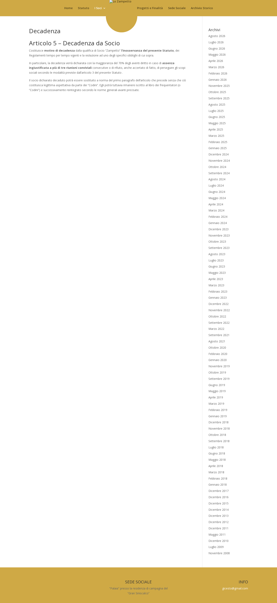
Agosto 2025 (216, 104)
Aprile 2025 (215, 129)
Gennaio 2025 (217, 148)
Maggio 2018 (217, 460)
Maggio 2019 (217, 391)
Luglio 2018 (216, 447)
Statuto (83, 8)
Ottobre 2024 (217, 167)
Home (68, 8)
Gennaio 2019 (217, 416)
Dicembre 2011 (218, 528)
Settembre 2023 (219, 248)
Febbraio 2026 (217, 73)
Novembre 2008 (219, 553)
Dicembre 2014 (218, 510)
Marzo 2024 (216, 210)
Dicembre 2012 (218, 522)
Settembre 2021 (219, 335)
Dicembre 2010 (218, 541)
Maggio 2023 (217, 273)
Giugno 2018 (216, 453)
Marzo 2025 (216, 136)
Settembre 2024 (219, 173)
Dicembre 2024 (218, 154)
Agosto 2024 (216, 179)
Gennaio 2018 (217, 484)
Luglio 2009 (216, 547)
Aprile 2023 (215, 279)
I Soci (98, 8)
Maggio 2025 (217, 123)
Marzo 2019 (216, 404)
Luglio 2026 (216, 42)
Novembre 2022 (219, 310)
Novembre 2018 (219, 428)
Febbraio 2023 (217, 291)
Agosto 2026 (216, 36)
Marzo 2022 (216, 329)
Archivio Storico (202, 8)
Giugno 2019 (216, 385)
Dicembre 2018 (218, 422)
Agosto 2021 (216, 341)
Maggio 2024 (217, 198)
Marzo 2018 (216, 472)
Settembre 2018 (219, 441)
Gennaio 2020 (217, 360)
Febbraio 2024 (217, 217)
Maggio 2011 (217, 534)
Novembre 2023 (219, 235)
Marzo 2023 (216, 285)
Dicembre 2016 (218, 497)
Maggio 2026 (217, 54)
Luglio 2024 (216, 185)
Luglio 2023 (216, 260)
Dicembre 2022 (218, 304)
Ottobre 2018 (217, 435)
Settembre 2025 (219, 98)
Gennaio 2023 (217, 297)
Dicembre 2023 (218, 229)
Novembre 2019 (219, 366)
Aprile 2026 (215, 61)
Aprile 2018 (215, 466)
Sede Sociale (177, 8)
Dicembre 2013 (218, 516)
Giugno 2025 (216, 117)
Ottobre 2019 (217, 372)
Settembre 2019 (219, 379)
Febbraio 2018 (217, 478)
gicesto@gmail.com (235, 588)
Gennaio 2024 (217, 223)
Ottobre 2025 (217, 92)
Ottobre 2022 (217, 316)
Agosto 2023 (216, 254)
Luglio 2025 (216, 111)
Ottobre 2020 (217, 347)
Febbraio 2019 (217, 410)
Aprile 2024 (215, 204)
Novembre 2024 (219, 160)
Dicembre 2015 (218, 503)
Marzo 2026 (216, 67)
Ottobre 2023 (217, 241)
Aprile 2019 (215, 397)
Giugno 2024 (216, 192)
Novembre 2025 (219, 86)
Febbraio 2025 (217, 142)
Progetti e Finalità (150, 8)
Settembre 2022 (219, 323)
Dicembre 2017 (218, 491)
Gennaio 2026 (217, 80)
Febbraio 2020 (217, 354)
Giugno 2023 (216, 266)
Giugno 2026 (216, 48)
